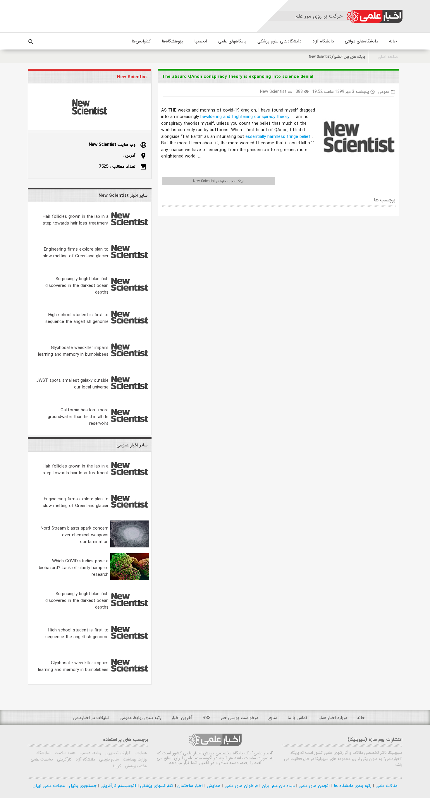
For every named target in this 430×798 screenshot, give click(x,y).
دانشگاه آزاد (323, 41)
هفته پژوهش (135, 766)
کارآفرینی (64, 759)
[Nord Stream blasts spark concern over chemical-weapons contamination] (129, 546)
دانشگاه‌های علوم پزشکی (279, 41)
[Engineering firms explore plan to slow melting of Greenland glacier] (129, 263)
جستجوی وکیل (82, 785)
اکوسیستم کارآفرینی (117, 785)
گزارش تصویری (117, 753)
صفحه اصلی (388, 57)
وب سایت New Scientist (112, 144)
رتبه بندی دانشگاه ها (351, 785)
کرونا (117, 766)
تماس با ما (297, 717)
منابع (272, 717)
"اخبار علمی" (263, 753)
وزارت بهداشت (134, 759)
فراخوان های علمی (240, 785)
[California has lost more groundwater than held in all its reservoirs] (129, 427)
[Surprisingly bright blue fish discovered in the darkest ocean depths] (129, 296)
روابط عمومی (89, 753)
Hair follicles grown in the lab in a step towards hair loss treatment (76, 220)
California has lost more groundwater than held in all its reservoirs (78, 417)
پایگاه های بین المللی (349, 56)
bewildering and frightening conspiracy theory (245, 116)
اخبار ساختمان (189, 785)
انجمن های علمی (313, 785)
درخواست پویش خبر (239, 717)
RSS (207, 717)
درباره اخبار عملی (332, 717)
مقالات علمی (386, 785)
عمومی (383, 91)
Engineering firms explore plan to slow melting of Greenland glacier (76, 253)
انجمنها (200, 41)
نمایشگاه (44, 753)
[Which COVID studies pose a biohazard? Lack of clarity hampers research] (129, 579)
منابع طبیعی (108, 759)
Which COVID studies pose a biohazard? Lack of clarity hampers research (74, 568)
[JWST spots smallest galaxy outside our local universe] (129, 394)
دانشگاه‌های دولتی (361, 41)
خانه (393, 41)
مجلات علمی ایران (48, 785)
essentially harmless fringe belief (278, 136)
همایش (140, 753)
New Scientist (320, 56)
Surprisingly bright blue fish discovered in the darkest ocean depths (77, 285)
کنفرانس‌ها (141, 41)
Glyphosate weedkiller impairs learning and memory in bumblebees (73, 351)
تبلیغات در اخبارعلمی (91, 717)
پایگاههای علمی (232, 41)
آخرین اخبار (181, 717)
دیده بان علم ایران (277, 785)
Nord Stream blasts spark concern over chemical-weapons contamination (75, 535)
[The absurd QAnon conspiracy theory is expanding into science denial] (357, 138)
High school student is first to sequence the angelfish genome (77, 318)
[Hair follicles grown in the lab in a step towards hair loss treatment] (129, 230)
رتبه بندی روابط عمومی (140, 717)
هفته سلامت (64, 753)
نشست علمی (42, 759)
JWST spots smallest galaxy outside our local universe (72, 384)
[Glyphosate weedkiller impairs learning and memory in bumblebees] (129, 362)
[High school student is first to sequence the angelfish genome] (129, 329)
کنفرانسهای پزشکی (156, 785)
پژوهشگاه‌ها (172, 41)
